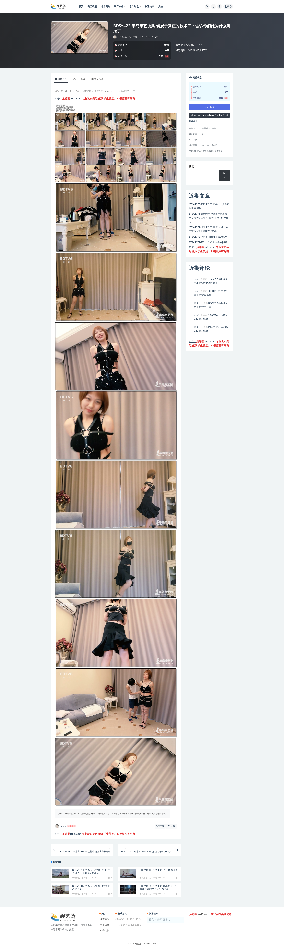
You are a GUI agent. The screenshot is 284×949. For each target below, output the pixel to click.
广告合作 (104, 930)
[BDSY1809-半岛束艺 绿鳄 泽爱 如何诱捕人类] (60, 889)
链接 (172, 826)
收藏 (161, 826)
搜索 (191, 166)
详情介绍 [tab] (62, 79)
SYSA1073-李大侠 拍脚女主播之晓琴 (208, 237)
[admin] (115, 37)
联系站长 (149, 6)
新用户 (197, 303)
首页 (81, 6)
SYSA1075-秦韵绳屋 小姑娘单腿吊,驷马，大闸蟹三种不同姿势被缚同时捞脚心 (208, 218)
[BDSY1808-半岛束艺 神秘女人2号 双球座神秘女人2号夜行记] (128, 889)
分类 (77, 91)
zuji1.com (75, 98)
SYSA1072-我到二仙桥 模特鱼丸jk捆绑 (208, 242)
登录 (229, 6)
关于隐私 (104, 925)
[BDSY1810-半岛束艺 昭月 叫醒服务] (128, 873)
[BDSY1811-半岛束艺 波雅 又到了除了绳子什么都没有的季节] (60, 873)
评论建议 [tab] (80, 79)
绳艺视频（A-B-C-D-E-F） (106, 91)
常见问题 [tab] (99, 79)
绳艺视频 (92, 6)
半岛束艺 (123, 37)
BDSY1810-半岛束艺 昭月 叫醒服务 (159, 870)
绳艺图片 (105, 6)
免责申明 (104, 919)
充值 (160, 6)
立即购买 (209, 107)
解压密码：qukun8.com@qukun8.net (209, 115)
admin (68, 826)
